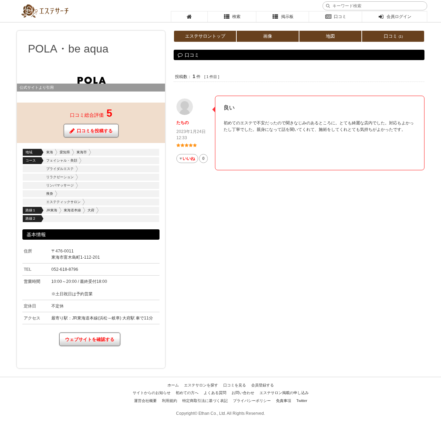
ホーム (173, 385)
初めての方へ (187, 393)
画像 (267, 36)
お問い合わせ (243, 393)
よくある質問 (215, 393)
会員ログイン (399, 16)
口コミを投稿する (95, 130)
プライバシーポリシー (252, 401)
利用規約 (169, 401)
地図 (330, 36)
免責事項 (283, 401)
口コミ (340, 16)
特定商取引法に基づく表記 (205, 401)
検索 (236, 16)
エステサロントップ (205, 36)
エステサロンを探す (201, 385)
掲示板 (287, 16)
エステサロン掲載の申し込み (284, 393)
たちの (182, 122)
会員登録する (262, 385)
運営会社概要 (145, 401)
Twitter (301, 401)
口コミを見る (234, 385)
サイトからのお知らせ (152, 393)
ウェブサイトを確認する (89, 339)
